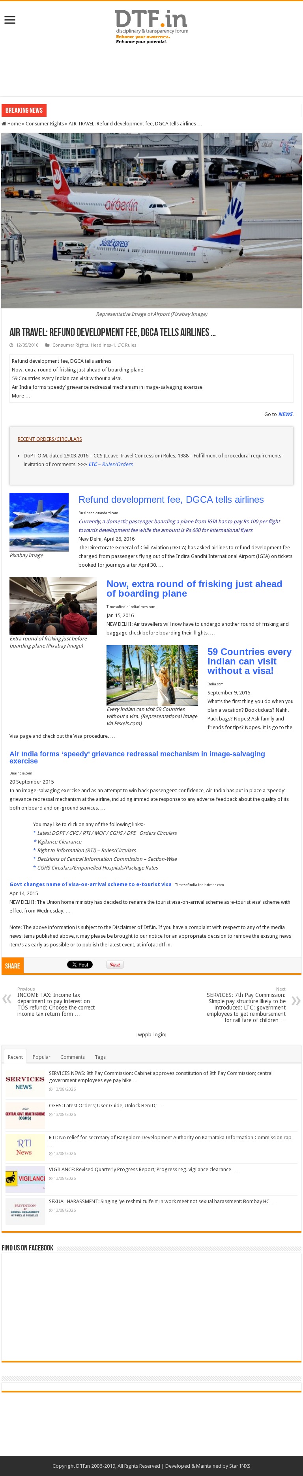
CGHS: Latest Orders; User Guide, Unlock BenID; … (106, 1105)
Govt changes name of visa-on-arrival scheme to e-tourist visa (90, 884)
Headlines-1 (103, 345)
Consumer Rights (45, 124)
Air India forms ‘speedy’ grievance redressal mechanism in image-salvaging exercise (137, 757)
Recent (15, 1057)
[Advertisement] (151, 70)
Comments (72, 1057)
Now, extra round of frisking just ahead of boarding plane (194, 588)
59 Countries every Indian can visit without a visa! (250, 661)
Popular (41, 1057)
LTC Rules (127, 345)
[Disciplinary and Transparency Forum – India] (151, 25)
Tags (100, 1057)
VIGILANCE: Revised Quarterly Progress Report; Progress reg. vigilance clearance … (143, 1169)
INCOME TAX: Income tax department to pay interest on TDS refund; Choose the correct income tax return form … (56, 1002)
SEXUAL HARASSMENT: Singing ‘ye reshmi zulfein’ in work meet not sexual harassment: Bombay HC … (162, 1201)
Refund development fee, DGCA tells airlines (171, 499)
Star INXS (240, 1466)
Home (13, 124)
